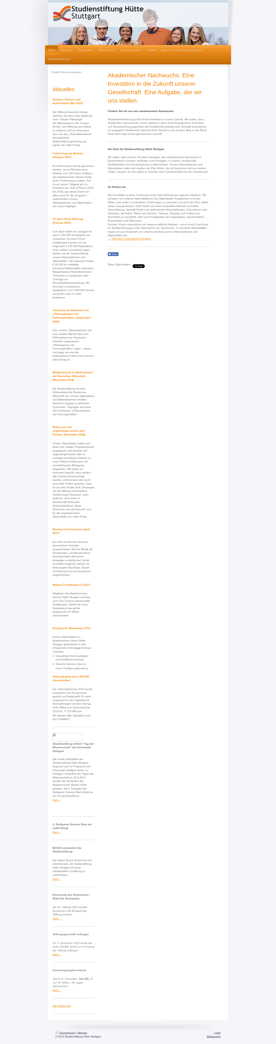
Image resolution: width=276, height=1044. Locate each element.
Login (217, 1032)
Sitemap (82, 1032)
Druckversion (67, 1032)
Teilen (114, 254)
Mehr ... (57, 800)
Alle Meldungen (62, 1005)
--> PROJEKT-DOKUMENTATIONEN (129, 238)
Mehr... (57, 832)
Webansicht (214, 1036)
